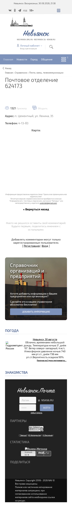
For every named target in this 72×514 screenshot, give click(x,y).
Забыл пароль (36, 413)
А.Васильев (48, 435)
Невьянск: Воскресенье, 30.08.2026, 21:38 (35, 3)
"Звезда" (23, 435)
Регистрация (32, 245)
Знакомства (16, 372)
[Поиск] (51, 46)
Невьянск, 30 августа (45, 339)
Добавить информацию (36, 311)
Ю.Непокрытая (34, 435)
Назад (8, 68)
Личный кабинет (30, 45)
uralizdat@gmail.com (48, 203)
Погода (12, 330)
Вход (45, 245)
